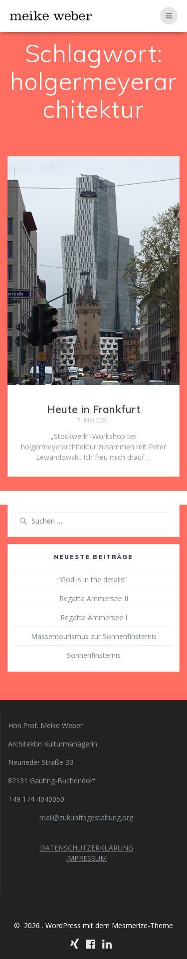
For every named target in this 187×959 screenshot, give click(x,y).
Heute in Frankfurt (94, 409)
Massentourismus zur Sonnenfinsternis (94, 636)
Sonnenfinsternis (94, 655)
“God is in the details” (93, 579)
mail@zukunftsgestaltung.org (86, 817)
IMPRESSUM (86, 858)
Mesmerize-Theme (142, 925)
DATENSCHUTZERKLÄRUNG (86, 847)
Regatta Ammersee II (93, 598)
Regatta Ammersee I (93, 617)
